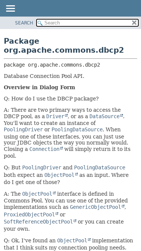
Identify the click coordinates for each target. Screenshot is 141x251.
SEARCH (24, 23)
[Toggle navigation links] (10, 9)
